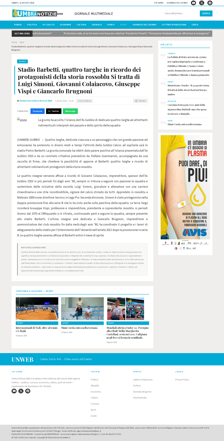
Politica (32, 24)
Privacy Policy (182, 379)
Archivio (137, 385)
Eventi (111, 24)
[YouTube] (193, 3)
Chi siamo (159, 3)
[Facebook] (209, 3)
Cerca (206, 13)
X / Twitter (53, 111)
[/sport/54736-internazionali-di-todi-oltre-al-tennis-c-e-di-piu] (37, 308)
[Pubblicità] (185, 193)
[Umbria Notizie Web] (63, 14)
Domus (18, 24)
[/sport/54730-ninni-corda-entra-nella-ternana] (82, 308)
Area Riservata (140, 397)
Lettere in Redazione (174, 24)
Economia (65, 24)
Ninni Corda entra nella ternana (79, 327)
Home (14, 42)
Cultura (81, 24)
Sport (123, 24)
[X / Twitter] (201, 3)
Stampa (142, 101)
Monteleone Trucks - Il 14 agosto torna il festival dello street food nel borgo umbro (188, 90)
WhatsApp (70, 111)
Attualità (49, 24)
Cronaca (97, 24)
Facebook (37, 111)
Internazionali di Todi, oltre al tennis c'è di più (37, 329)
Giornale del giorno (177, 3)
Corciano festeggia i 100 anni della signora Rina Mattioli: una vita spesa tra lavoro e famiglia (187, 109)
